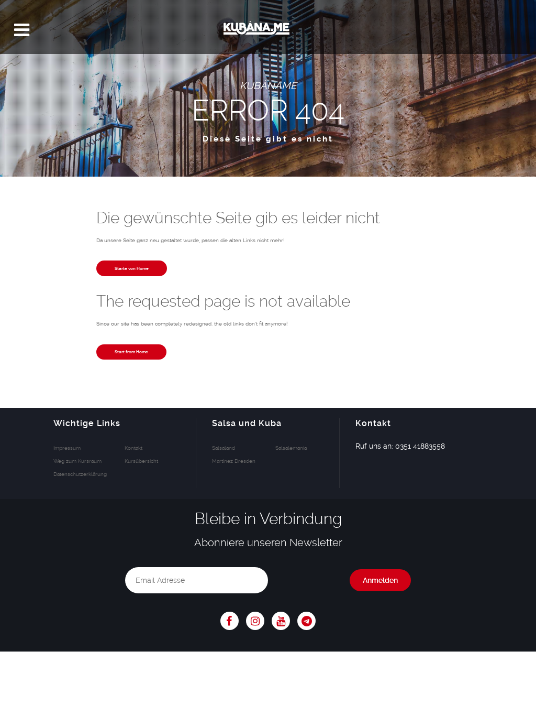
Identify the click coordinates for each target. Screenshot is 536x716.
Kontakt (133, 447)
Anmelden (380, 580)
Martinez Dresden (233, 461)
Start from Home (131, 351)
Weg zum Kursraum (77, 461)
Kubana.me (268, 30)
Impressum (67, 447)
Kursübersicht (141, 461)
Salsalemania (291, 447)
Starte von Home (132, 268)
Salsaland (223, 447)
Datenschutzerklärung (80, 474)
